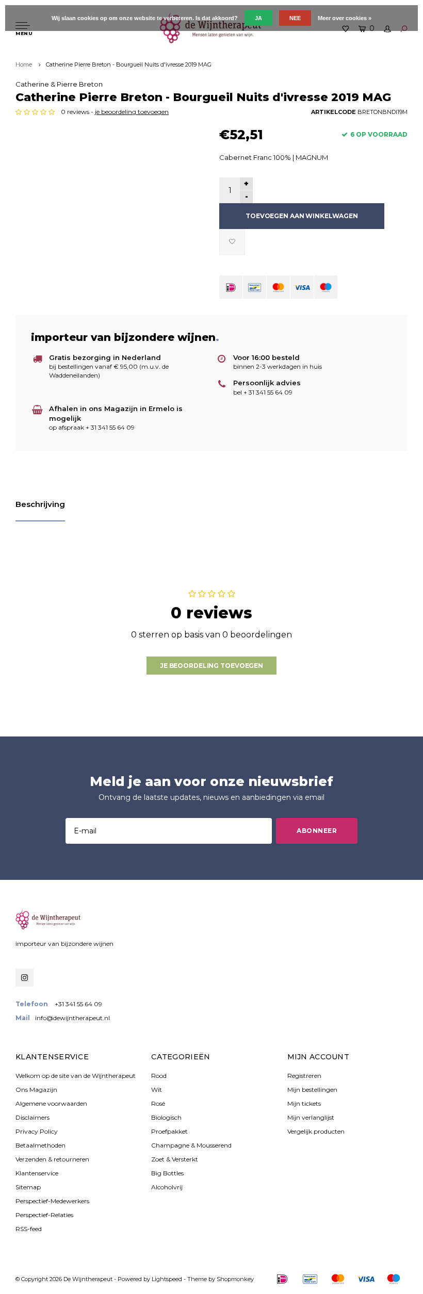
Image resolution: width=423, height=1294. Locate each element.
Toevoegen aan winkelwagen (302, 216)
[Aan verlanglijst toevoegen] (232, 242)
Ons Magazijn (36, 1089)
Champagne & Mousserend (191, 1145)
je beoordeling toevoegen (132, 112)
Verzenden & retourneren (52, 1159)
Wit (156, 1089)
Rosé (158, 1103)
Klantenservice (36, 1173)
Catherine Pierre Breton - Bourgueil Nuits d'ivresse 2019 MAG (129, 64)
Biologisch (166, 1117)
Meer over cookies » (344, 18)
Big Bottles (167, 1173)
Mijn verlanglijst (310, 1117)
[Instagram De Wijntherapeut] (24, 978)
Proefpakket (169, 1131)
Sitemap (28, 1187)
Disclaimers (32, 1117)
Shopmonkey (235, 1279)
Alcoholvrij (167, 1187)
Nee (295, 18)
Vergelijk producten (316, 1131)
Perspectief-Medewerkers (52, 1201)
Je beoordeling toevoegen (211, 665)
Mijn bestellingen (312, 1089)
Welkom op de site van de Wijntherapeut (75, 1075)
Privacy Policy (36, 1131)
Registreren (304, 1075)
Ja (258, 18)
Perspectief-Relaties (44, 1215)
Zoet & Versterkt (174, 1159)
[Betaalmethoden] (230, 287)
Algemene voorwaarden (51, 1103)
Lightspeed (167, 1279)
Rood (159, 1075)
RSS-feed (28, 1229)
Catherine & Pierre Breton (59, 84)
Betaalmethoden (40, 1145)
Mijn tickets (304, 1103)
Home (23, 64)
